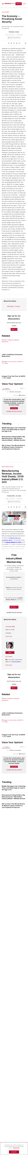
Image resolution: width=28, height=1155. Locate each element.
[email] (19, 43)
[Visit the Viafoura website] (22, 395)
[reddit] (16, 43)
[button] (3, 4)
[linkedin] (11, 43)
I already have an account (14, 411)
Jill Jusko (18, 495)
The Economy (5, 12)
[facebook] (8, 43)
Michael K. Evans (14, 32)
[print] (25, 43)
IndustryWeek (16, 661)
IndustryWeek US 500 (7, 466)
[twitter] (14, 43)
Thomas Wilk (11, 495)
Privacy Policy (16, 1147)
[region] (14, 392)
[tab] (6, 388)
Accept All (14, 1151)
